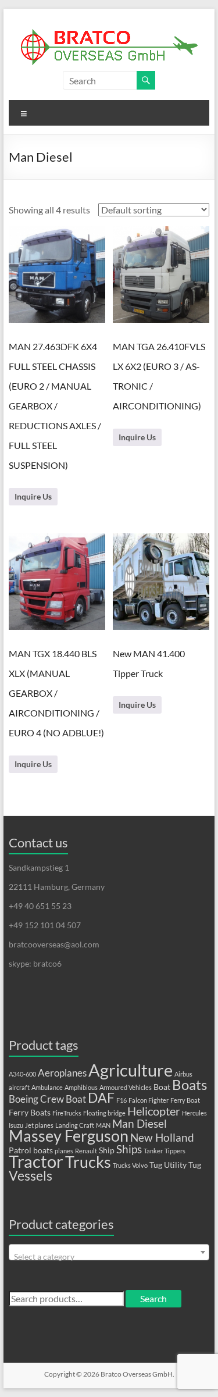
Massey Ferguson (68, 1135)
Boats (189, 1085)
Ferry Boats (30, 1112)
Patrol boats (31, 1150)
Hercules (194, 1113)
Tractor (36, 1161)
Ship (107, 1150)
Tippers (175, 1150)
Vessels (30, 1176)
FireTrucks (66, 1113)
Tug (155, 1165)
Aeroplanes (62, 1073)
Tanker (153, 1150)
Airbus (183, 1074)
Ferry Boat (185, 1100)
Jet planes (39, 1125)
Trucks (88, 1161)
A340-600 (22, 1074)
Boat (161, 1087)
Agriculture (130, 1070)
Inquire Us (33, 496)
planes (64, 1150)
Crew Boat (63, 1099)
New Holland (162, 1137)
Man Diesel (139, 1123)
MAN (103, 1125)
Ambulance (47, 1087)
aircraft (19, 1087)
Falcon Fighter (148, 1100)
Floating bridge (104, 1113)
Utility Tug (182, 1165)
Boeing (23, 1099)
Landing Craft (74, 1125)
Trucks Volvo (130, 1165)
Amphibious (81, 1087)
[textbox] (109, 1257)
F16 (121, 1100)
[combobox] (109, 1252)
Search (153, 1298)
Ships (129, 1149)
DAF (101, 1098)
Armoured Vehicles (125, 1087)
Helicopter (153, 1111)
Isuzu (16, 1125)
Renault (86, 1150)
